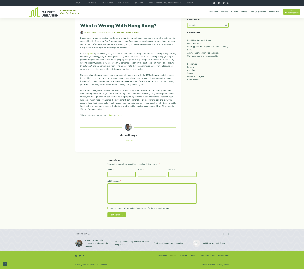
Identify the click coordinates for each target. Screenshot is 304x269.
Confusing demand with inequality (202, 56)
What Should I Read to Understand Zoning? (165, 3)
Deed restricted (194, 43)
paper (91, 53)
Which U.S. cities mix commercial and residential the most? (96, 243)
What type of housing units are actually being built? (132, 243)
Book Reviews (274, 12)
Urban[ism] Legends (258, 12)
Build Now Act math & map (199, 40)
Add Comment (114, 181)
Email (141, 169)
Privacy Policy (223, 264)
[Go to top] (5, 264)
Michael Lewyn (123, 3)
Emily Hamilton (107, 3)
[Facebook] (219, 3)
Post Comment (116, 215)
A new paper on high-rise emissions (203, 53)
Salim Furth (139, 3)
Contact (190, 3)
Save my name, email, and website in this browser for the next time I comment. (139, 208)
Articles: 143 (128, 141)
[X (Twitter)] (214, 3)
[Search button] (226, 25)
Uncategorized (127, 32)
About (77, 3)
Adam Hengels (91, 3)
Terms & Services (207, 264)
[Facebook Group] (224, 3)
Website (171, 169)
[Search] (228, 3)
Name (110, 169)
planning (234, 12)
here (111, 115)
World (137, 32)
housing (224, 12)
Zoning (244, 12)
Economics (213, 12)
